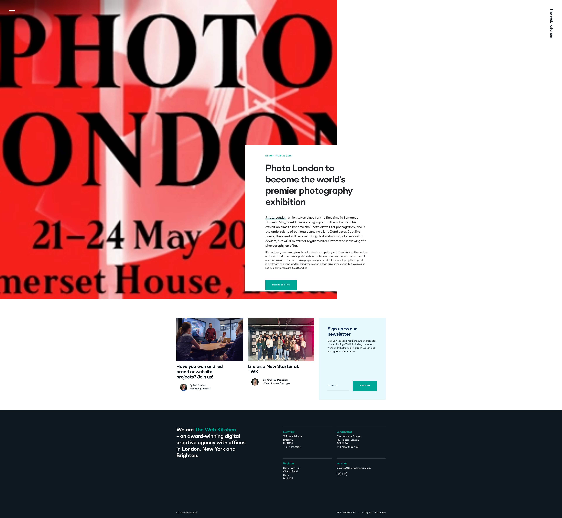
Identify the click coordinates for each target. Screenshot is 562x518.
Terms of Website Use (345, 513)
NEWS (269, 156)
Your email (332, 385)
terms (352, 351)
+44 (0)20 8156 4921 (348, 447)
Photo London (275, 217)
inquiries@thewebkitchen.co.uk (354, 468)
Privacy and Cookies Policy (373, 513)
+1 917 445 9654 (292, 447)
